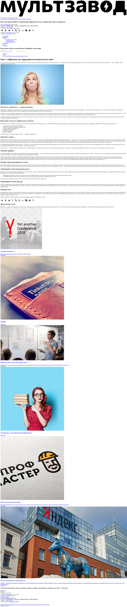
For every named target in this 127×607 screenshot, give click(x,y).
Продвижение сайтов (13, 19)
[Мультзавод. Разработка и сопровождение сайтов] (6, 603)
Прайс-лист (5, 37)
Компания (5, 43)
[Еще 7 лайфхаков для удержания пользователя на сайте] (32, 104)
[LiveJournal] (33, 30)
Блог (4, 44)
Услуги (4, 38)
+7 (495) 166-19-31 (9, 27)
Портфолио (23, 19)
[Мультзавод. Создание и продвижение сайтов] (63, 16)
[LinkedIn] (29, 30)
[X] (12, 30)
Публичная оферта (5, 596)
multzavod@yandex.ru (14, 28)
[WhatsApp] (19, 30)
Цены (19, 19)
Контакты (29, 19)
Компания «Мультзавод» (7, 32)
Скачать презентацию (5, 24)
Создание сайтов (4, 19)
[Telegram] (9, 30)
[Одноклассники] (5, 30)
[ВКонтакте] (2, 30)
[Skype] (26, 30)
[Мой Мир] (22, 30)
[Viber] (15, 30)
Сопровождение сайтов (11, 39)
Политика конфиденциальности (8, 598)
